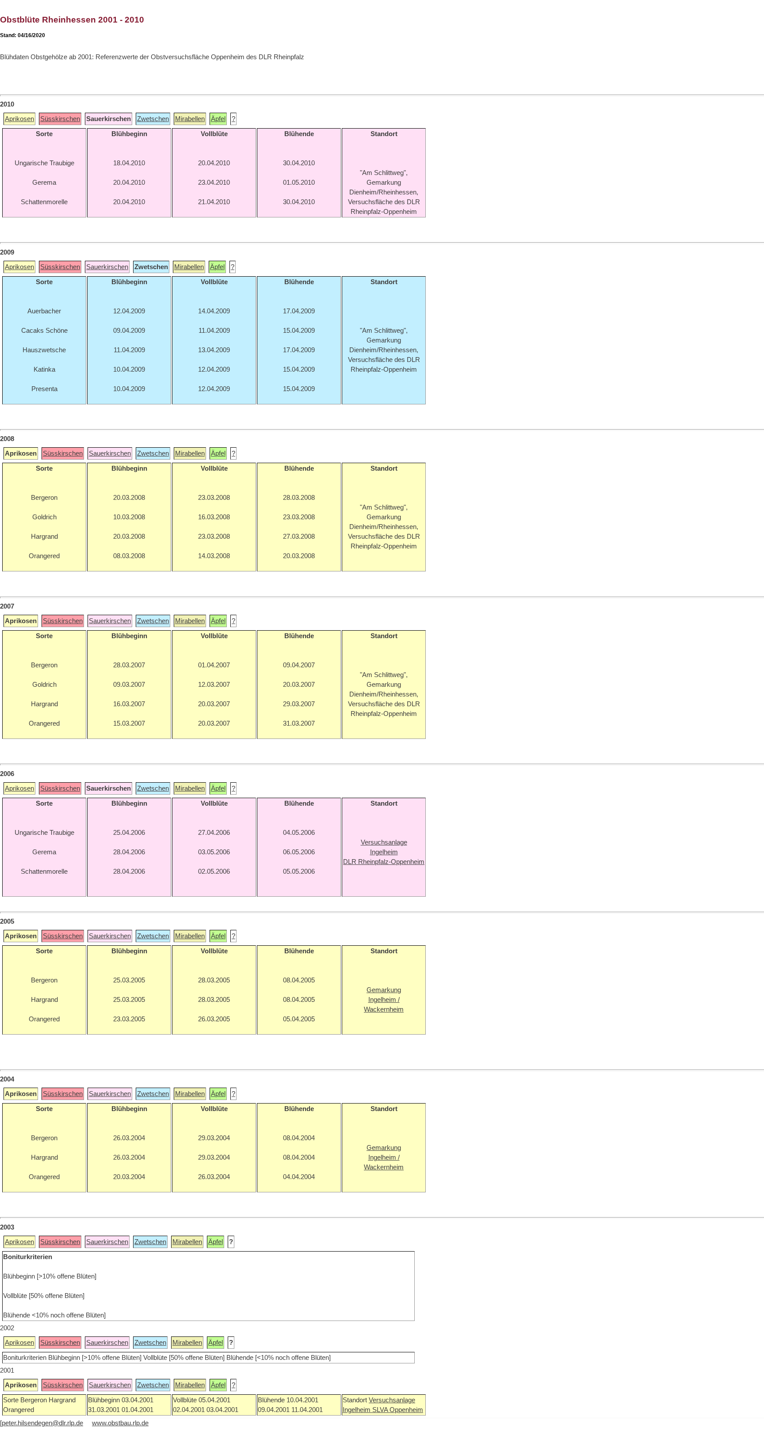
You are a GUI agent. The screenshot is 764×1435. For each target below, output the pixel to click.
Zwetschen (153, 118)
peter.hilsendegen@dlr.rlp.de (42, 1423)
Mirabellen (190, 118)
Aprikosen (19, 118)
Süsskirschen (60, 118)
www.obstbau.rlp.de (120, 1423)
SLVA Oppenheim (397, 1409)
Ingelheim (357, 1409)
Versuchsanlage (392, 1400)
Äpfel (218, 118)
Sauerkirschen (107, 266)
